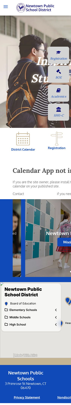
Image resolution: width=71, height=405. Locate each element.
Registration (57, 148)
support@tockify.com (40, 194)
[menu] (5, 6)
